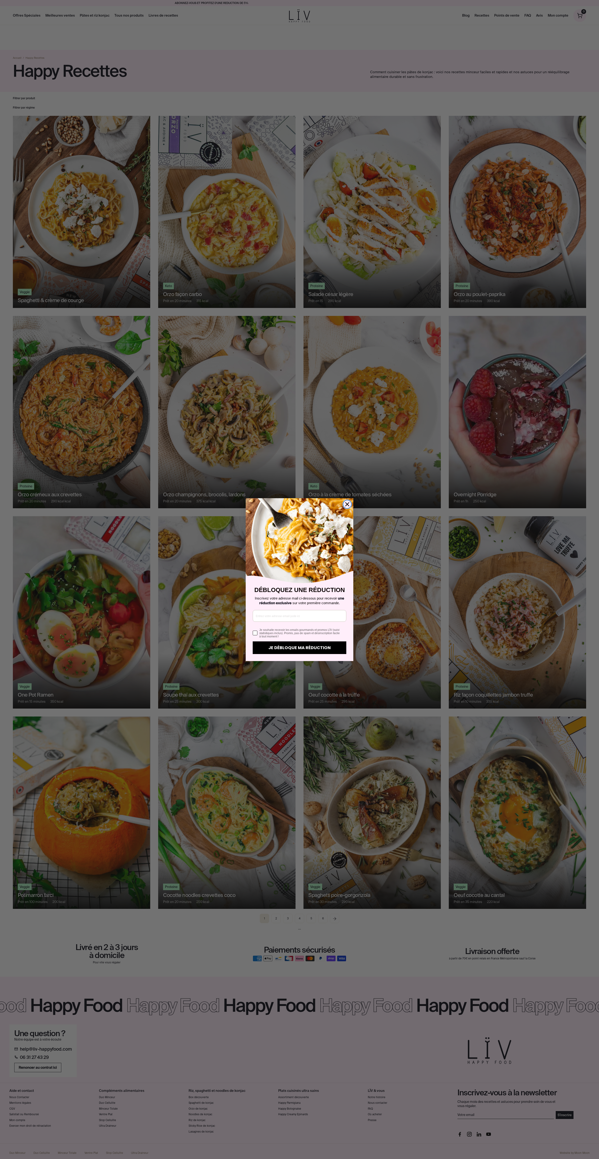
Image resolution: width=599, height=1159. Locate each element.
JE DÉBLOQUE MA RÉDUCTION (299, 648)
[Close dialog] (347, 504)
